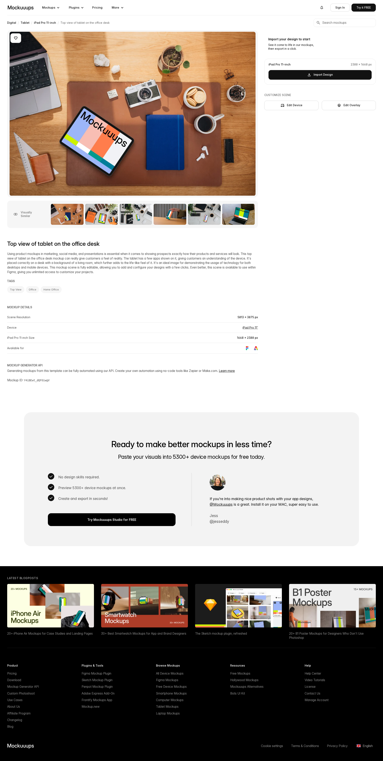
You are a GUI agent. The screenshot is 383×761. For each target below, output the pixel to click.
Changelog (14, 720)
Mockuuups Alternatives (247, 687)
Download (14, 680)
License (310, 687)
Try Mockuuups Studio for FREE (111, 520)
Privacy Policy (337, 745)
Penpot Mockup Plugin (97, 687)
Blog (10, 726)
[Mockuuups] (20, 8)
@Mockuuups (221, 504)
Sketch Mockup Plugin (97, 680)
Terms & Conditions (305, 745)
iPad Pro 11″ (250, 327)
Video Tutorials (315, 680)
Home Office (51, 289)
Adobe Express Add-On (98, 693)
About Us (13, 706)
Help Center (313, 673)
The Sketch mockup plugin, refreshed (221, 633)
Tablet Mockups (167, 706)
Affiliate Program (19, 713)
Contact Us (312, 693)
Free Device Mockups (171, 687)
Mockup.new (91, 706)
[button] (51, 7)
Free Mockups (240, 673)
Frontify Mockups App (97, 700)
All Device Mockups (170, 673)
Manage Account (317, 700)
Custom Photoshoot (21, 693)
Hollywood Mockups (244, 680)
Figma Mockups (167, 680)
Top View (16, 289)
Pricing (97, 7)
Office (32, 289)
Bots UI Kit (237, 693)
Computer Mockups (170, 700)
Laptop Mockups (168, 713)
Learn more (227, 371)
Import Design (323, 74)
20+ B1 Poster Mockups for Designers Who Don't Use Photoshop (326, 636)
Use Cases (15, 700)
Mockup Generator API (23, 687)
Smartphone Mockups (171, 693)
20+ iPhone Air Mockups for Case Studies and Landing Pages (50, 633)
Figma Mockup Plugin (96, 673)
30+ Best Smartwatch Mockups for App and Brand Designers (143, 633)
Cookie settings (272, 745)
